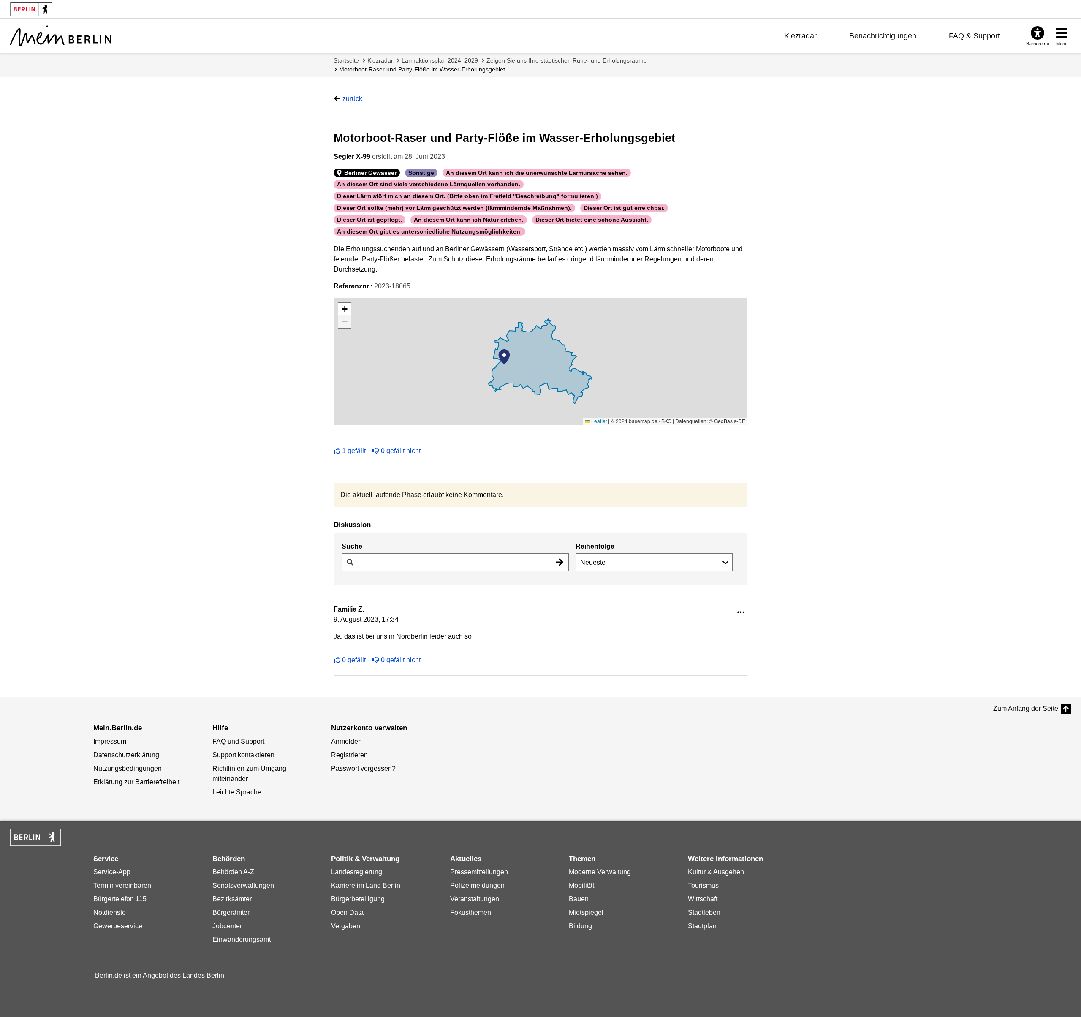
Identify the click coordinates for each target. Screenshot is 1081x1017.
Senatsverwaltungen (243, 885)
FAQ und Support (238, 741)
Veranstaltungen (474, 899)
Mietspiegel (586, 912)
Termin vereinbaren (122, 885)
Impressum (109, 741)
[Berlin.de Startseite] (35, 837)
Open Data (347, 912)
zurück (352, 98)
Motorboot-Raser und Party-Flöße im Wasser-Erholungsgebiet (422, 69)
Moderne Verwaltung (600, 872)
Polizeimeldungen (477, 885)
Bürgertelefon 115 (120, 899)
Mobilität (581, 885)
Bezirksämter (232, 899)
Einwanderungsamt (241, 939)
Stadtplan (702, 926)
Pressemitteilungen (479, 872)
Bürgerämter (231, 912)
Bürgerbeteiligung (358, 899)
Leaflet (598, 420)
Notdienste (109, 912)
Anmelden (346, 741)
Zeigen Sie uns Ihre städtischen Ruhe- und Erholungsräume (566, 60)
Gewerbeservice (117, 926)
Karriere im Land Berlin (365, 885)
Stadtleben (704, 912)
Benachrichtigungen (882, 36)
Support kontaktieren (243, 755)
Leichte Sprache (236, 792)
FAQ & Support (974, 36)
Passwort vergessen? (363, 768)
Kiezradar (800, 36)
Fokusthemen (470, 912)
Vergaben (345, 926)
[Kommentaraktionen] (741, 612)
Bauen (579, 899)
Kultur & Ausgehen (716, 872)
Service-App (111, 872)
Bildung (580, 926)
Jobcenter (227, 926)
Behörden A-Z (233, 872)
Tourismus (703, 885)
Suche (352, 546)
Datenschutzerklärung (126, 755)
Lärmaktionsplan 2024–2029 (440, 60)
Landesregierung (356, 872)
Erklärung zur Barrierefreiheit (136, 782)
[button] (504, 356)
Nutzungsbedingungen (127, 768)
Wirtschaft (702, 899)
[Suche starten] (559, 562)
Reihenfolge (595, 546)
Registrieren (349, 755)
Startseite (346, 60)
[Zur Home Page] (60, 36)
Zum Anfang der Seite (1025, 708)
